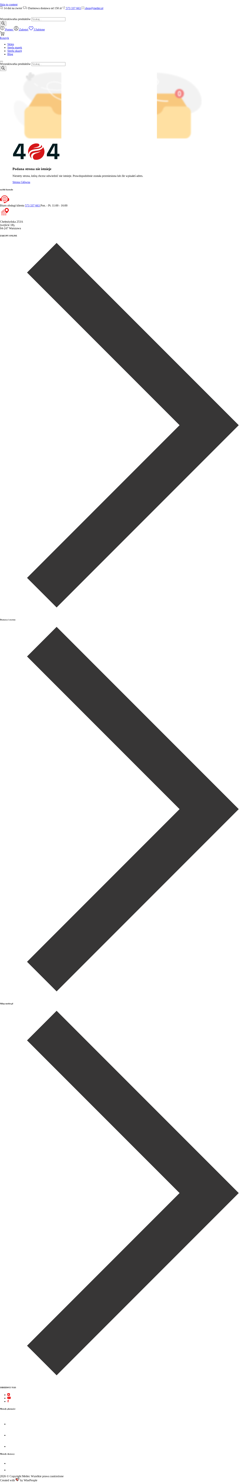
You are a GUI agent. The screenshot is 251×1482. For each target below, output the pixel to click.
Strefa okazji (14, 50)
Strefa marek (14, 47)
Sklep (10, 44)
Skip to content (8, 4)
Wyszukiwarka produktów (15, 19)
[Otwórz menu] (1, 61)
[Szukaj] (3, 23)
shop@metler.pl (93, 8)
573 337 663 (73, 8)
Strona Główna (21, 182)
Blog (10, 54)
